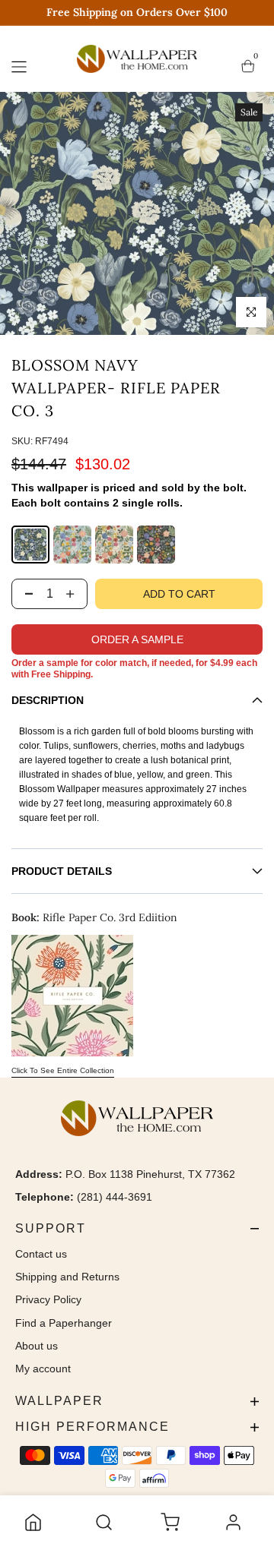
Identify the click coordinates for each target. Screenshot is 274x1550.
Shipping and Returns (67, 1277)
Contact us (41, 1254)
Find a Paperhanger (63, 1323)
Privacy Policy (48, 1299)
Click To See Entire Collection (62, 1070)
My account (43, 1368)
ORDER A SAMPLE (137, 639)
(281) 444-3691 (114, 1197)
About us (36, 1346)
